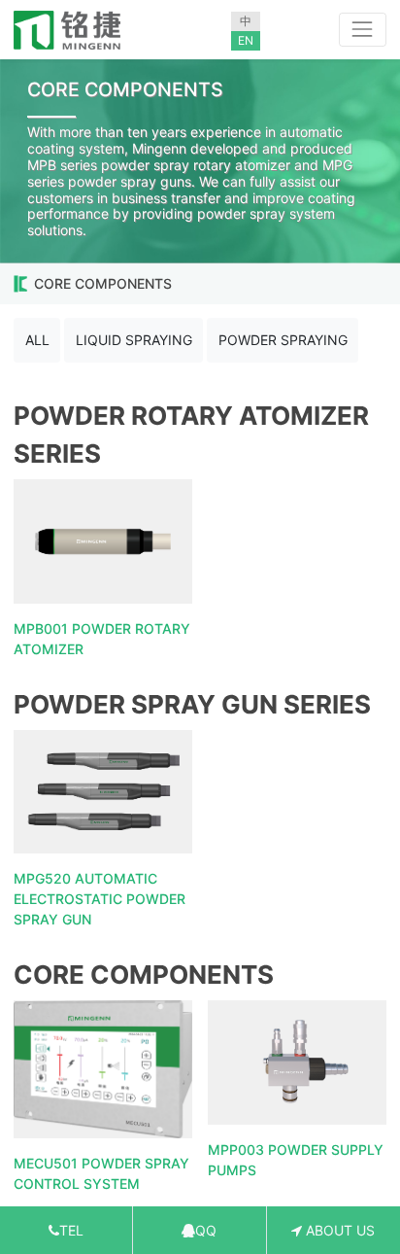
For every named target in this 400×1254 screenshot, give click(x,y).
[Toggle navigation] (362, 30)
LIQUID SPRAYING (134, 339)
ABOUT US (338, 1230)
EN (245, 40)
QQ (206, 1230)
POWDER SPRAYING (283, 339)
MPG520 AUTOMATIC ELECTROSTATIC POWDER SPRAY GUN (99, 898)
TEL (71, 1230)
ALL (37, 339)
